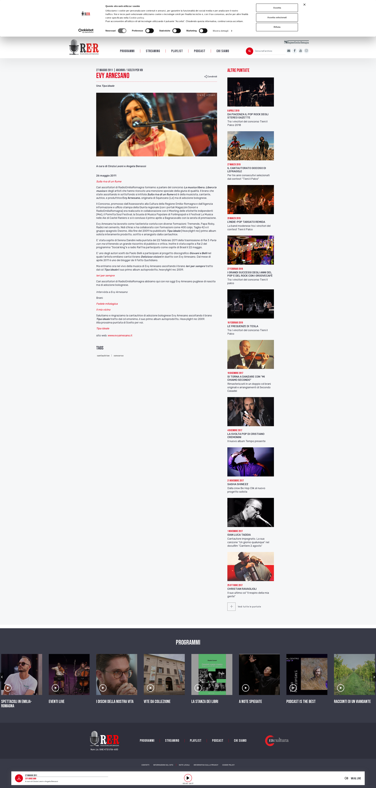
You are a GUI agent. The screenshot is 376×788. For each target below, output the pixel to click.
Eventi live (56, 701)
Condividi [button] (212, 76)
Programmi (127, 51)
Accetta (277, 7)
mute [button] (346, 778)
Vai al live (356, 778)
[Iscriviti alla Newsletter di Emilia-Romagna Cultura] (288, 50)
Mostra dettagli (221, 31)
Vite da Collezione (157, 701)
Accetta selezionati (277, 17)
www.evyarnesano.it (120, 335)
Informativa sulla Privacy (206, 765)
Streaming (153, 51)
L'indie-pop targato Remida (246, 222)
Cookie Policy (228, 765)
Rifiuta (277, 27)
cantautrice (103, 355)
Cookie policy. (137, 17)
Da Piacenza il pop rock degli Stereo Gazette (247, 116)
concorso (119, 355)
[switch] (149, 30)
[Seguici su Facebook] (294, 50)
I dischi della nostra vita (115, 701)
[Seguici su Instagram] (306, 50)
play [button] (188, 778)
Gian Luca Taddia (239, 534)
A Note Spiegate (250, 701)
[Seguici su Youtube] (300, 50)
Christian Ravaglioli (242, 588)
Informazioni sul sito (163, 765)
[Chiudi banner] (304, 5)
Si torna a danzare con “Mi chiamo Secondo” (246, 378)
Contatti (145, 765)
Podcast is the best (301, 701)
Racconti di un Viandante (352, 701)
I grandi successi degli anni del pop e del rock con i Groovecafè (250, 274)
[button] (2, 677)
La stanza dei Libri (204, 701)
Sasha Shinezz (237, 484)
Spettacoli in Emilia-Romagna (16, 703)
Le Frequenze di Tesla (242, 326)
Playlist (177, 51)
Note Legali (184, 765)
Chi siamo (222, 51)
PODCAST (199, 51)
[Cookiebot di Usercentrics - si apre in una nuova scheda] (86, 31)
